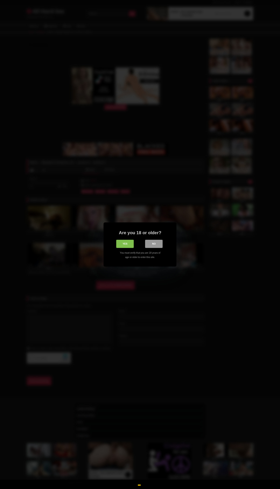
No (154, 244)
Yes (125, 244)
